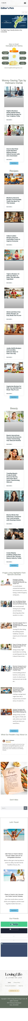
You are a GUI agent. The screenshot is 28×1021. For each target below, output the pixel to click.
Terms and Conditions (10, 985)
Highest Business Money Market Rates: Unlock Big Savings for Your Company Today (13, 113)
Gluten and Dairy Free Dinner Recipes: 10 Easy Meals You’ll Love (13, 313)
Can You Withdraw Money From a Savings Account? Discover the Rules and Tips (20, 602)
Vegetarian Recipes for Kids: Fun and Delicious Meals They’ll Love (13, 388)
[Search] (25, 808)
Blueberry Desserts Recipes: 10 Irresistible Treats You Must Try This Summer (13, 200)
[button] (25, 3)
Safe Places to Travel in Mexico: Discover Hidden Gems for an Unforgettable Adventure (14, 855)
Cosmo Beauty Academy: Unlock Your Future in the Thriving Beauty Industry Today (13, 555)
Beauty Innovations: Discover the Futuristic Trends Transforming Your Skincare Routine (13, 437)
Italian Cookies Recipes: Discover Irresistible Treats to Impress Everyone (13, 238)
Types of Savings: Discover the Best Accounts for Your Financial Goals (19, 646)
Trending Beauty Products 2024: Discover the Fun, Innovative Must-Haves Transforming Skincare (13, 477)
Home (9, 982)
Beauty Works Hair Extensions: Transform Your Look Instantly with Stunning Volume (13, 517)
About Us (21, 985)
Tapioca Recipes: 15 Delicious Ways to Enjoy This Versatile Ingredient (12, 276)
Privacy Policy (17, 982)
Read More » (9, 119)
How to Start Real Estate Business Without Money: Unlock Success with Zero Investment (13, 152)
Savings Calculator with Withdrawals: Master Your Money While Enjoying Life (19, 711)
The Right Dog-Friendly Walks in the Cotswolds (11, 31)
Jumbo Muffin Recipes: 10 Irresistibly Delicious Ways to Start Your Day (13, 350)
